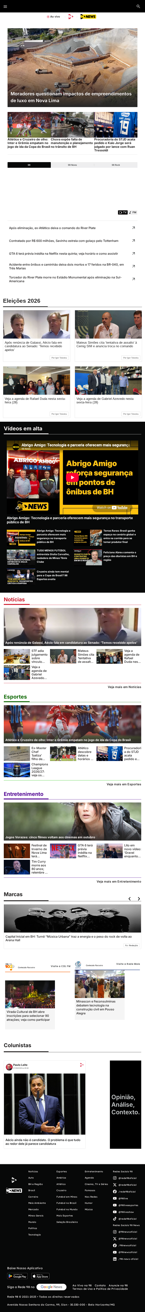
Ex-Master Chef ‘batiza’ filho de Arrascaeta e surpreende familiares (40, 761)
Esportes (15, 697)
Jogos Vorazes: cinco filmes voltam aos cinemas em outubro (50, 837)
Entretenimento (23, 794)
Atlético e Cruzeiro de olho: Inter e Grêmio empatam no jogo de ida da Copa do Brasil (68, 740)
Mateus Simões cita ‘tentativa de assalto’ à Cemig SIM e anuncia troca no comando (106, 344)
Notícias (14, 599)
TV (124, 212)
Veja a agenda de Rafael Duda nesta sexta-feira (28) (132, 660)
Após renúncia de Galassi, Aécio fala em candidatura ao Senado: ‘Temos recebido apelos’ (33, 346)
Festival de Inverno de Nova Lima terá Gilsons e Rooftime (39, 854)
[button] (138, 6)
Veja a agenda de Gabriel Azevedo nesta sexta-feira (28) (39, 678)
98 (29, 165)
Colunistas (17, 1045)
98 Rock (116, 165)
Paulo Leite (20, 1064)
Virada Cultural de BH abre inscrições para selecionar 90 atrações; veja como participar (28, 1016)
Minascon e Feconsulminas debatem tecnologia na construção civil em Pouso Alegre (96, 1007)
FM (134, 212)
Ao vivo (55, 16)
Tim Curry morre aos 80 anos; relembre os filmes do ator (40, 871)
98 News (72, 165)
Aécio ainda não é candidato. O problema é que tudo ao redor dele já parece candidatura (42, 1142)
